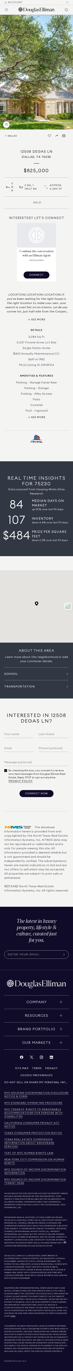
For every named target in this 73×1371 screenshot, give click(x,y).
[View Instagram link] (41, 1058)
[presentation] (36, 72)
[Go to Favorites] (67, 2)
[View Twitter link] (31, 1058)
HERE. (13, 1316)
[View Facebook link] (21, 1058)
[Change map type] (68, 606)
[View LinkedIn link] (51, 1058)
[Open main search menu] (66, 10)
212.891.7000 (50, 1217)
